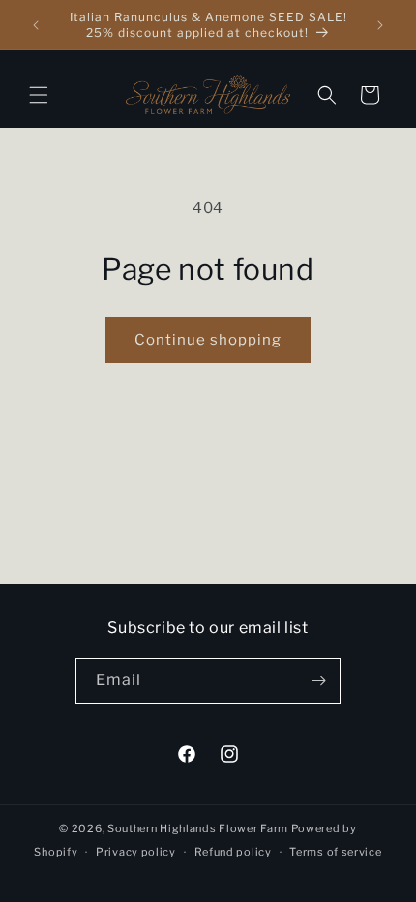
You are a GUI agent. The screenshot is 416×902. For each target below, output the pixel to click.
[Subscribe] (318, 681)
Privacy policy (136, 851)
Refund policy (233, 851)
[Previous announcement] (36, 25)
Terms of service (335, 851)
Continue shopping (208, 339)
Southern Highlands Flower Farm (197, 828)
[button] (38, 95)
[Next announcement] (380, 25)
